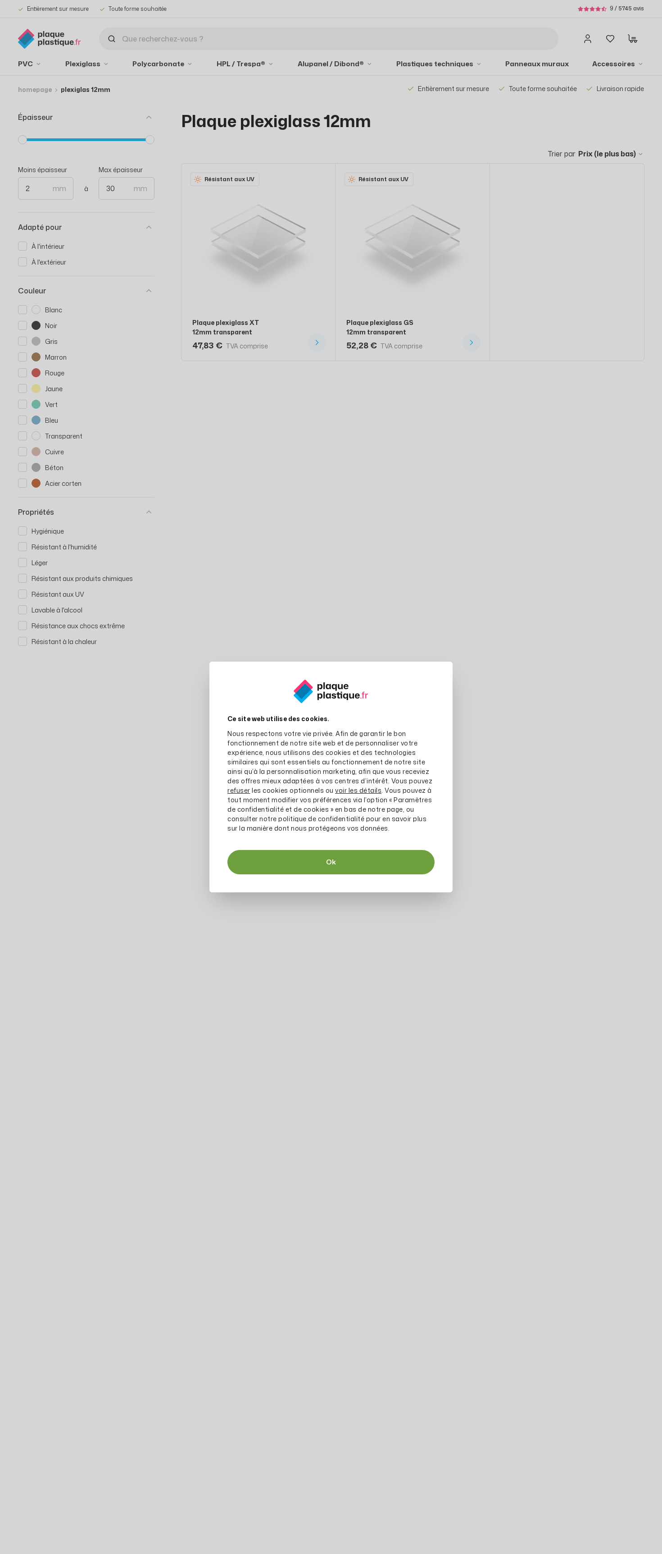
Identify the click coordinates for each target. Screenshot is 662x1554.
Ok (331, 862)
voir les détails (358, 790)
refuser (238, 790)
